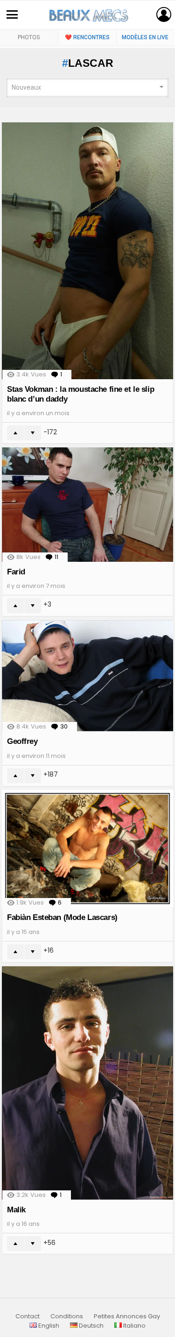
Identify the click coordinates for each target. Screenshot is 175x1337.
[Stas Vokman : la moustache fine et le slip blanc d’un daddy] (87, 251)
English (48, 1326)
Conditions (66, 1316)
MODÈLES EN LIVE (145, 37)
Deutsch (90, 1326)
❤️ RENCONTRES (87, 37)
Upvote (15, 432)
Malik (16, 1209)
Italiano (134, 1326)
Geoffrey (22, 741)
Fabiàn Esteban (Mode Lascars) (62, 917)
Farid (16, 571)
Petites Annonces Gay (127, 1316)
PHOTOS (29, 37)
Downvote (32, 432)
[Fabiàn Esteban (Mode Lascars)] (87, 848)
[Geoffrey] (87, 675)
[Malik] (87, 1083)
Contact (27, 1316)
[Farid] (87, 504)
